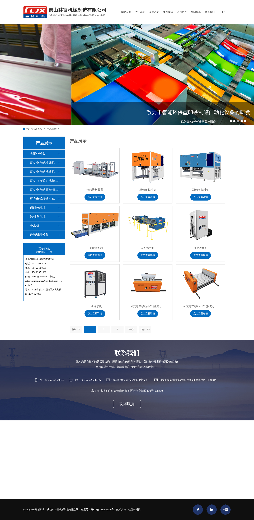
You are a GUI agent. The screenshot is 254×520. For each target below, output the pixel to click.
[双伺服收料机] (200, 166)
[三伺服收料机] (94, 224)
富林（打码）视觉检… (44, 181)
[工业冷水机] (94, 282)
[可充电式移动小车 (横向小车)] (200, 282)
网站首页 (126, 12)
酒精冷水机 (201, 248)
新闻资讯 (196, 12)
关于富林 (140, 12)
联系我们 (210, 12)
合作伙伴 (182, 12)
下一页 (131, 329)
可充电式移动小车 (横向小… (200, 306)
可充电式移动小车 (42, 199)
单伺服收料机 (147, 189)
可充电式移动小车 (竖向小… (147, 306)
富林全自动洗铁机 (42, 172)
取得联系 (127, 404)
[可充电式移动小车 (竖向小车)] (147, 282)
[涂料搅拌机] (147, 224)
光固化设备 (37, 154)
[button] (231, 121)
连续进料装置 (95, 189)
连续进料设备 (39, 234)
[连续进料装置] (94, 166)
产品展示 (52, 129)
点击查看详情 (95, 197)
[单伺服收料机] (147, 166)
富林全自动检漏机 (42, 163)
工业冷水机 (95, 306)
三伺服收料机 (95, 248)
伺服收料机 (37, 208)
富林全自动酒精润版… (44, 190)
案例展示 (168, 12)
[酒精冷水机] (200, 224)
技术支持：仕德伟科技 (128, 509)
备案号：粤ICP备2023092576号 (97, 509)
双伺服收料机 (200, 189)
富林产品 (154, 12)
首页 (40, 129)
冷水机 (34, 226)
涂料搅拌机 (37, 217)
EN (223, 12)
